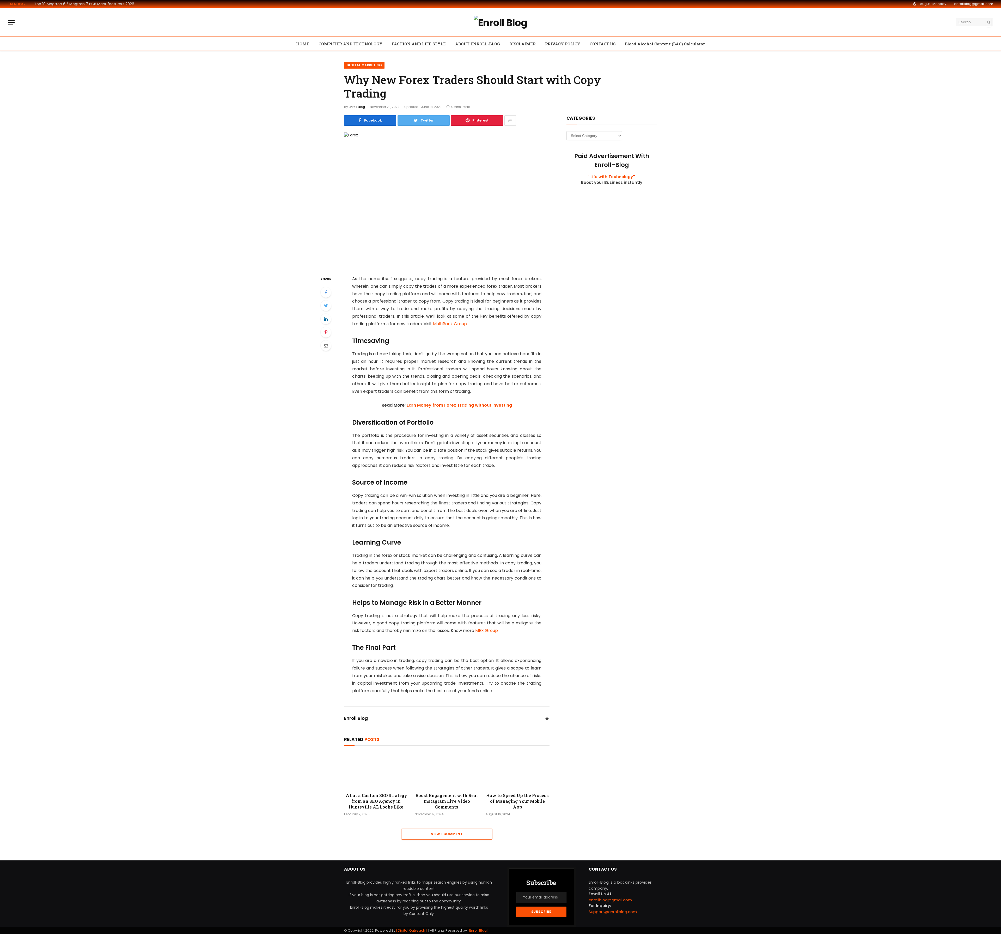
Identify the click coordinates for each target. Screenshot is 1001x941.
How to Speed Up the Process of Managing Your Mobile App (517, 801)
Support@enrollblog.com (613, 911)
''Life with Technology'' (611, 176)
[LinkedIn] (326, 319)
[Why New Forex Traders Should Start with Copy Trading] (447, 199)
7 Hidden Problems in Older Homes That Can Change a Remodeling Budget (92, 4)
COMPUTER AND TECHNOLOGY (350, 43)
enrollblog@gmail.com (973, 3)
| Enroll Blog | (477, 930)
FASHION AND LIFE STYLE (419, 43)
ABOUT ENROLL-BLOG (477, 43)
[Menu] (11, 22)
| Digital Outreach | (412, 930)
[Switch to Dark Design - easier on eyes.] (915, 4)
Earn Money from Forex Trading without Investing (459, 405)
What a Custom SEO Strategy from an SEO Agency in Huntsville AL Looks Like (376, 801)
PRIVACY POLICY (562, 43)
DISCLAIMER (522, 43)
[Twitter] (326, 305)
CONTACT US (602, 43)
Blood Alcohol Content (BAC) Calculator (665, 43)
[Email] (326, 345)
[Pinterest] (326, 332)
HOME (302, 43)
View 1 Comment (446, 833)
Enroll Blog (357, 107)
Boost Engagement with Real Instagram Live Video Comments (447, 801)
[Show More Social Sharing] (510, 120)
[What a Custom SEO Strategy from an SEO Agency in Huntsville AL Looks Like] (376, 770)
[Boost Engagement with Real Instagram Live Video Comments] (447, 770)
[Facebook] (326, 292)
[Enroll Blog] (500, 22)
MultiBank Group (450, 324)
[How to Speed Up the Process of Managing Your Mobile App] (518, 770)
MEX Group (486, 631)
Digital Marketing (364, 65)
